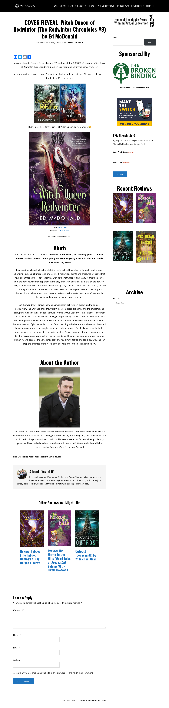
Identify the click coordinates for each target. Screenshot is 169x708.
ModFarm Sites (94, 700)
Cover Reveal (55, 457)
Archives (116, 298)
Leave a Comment (75, 42)
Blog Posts (29, 457)
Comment (18, 610)
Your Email (121, 162)
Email (16, 647)
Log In (104, 700)
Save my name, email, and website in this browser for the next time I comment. (54, 672)
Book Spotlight (41, 457)
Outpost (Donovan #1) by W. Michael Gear (85, 555)
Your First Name (124, 152)
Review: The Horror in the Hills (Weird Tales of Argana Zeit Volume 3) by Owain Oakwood (59, 560)
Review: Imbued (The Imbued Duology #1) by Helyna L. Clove (30, 557)
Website (17, 660)
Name (17, 635)
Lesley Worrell (63, 231)
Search (116, 37)
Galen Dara (62, 228)
